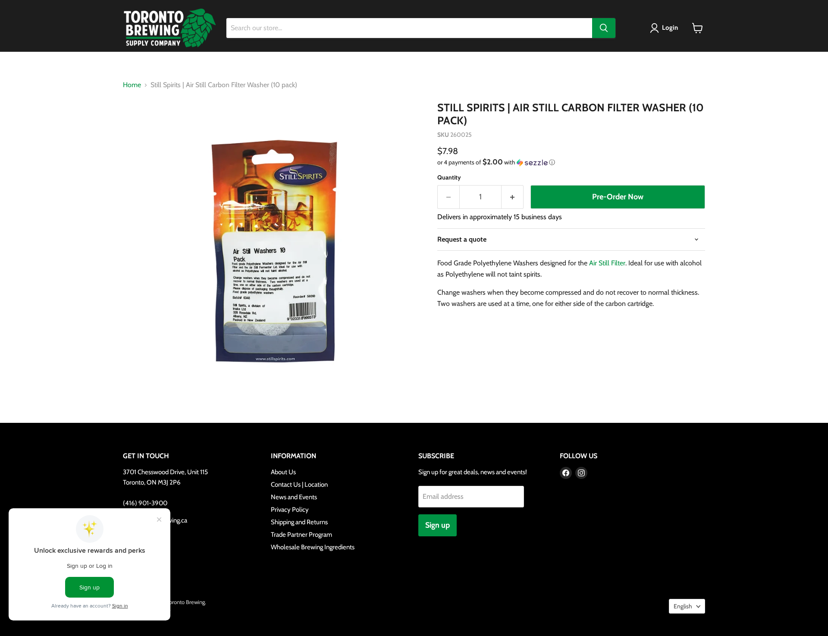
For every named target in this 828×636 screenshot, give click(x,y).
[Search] (603, 28)
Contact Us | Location (299, 484)
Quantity (449, 177)
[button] (665, 28)
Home (132, 85)
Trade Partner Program (301, 534)
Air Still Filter (607, 263)
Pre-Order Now (617, 197)
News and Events (294, 497)
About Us (283, 472)
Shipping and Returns (299, 522)
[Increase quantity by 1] (513, 197)
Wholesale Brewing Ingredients (312, 547)
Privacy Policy (290, 509)
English (683, 606)
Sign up (437, 525)
